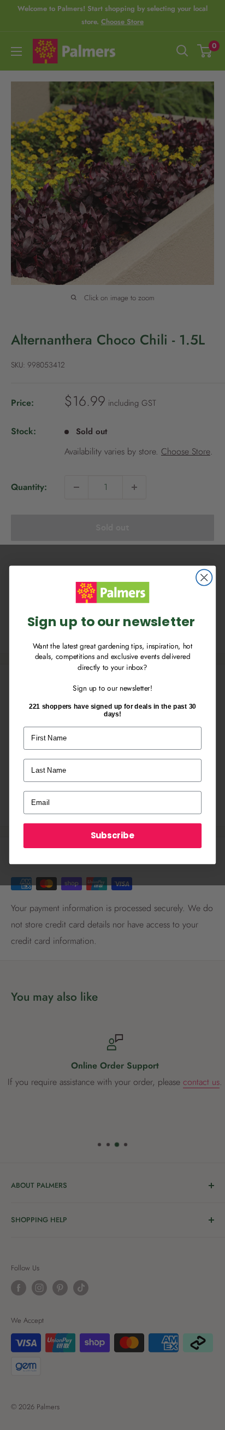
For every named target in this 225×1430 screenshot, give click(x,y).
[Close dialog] (204, 578)
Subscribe (112, 835)
